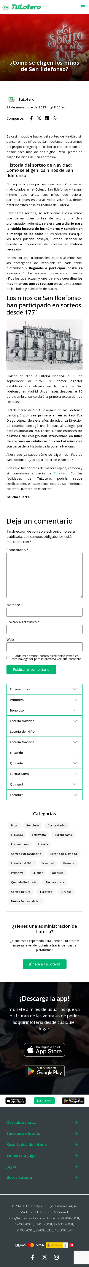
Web (10, 639)
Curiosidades (57, 825)
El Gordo (17, 835)
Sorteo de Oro (20, 892)
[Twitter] (44, 1257)
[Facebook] (32, 1257)
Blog (14, 825)
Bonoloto (32, 825)
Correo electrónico (23, 622)
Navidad (48, 863)
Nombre (14, 605)
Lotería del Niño (22, 863)
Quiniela (58, 873)
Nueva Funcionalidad (25, 901)
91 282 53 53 (49, 1212)
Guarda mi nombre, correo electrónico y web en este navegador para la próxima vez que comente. (46, 657)
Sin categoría (55, 882)
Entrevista (39, 835)
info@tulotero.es (20, 1218)
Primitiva (17, 873)
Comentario (17, 550)
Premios (69, 863)
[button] (80, 7)
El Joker (38, 873)
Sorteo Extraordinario (26, 854)
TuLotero (61, 473)
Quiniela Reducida (24, 882)
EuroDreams (63, 835)
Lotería (43, 844)
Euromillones (20, 844)
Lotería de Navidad (63, 854)
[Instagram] (56, 1257)
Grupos (66, 892)
